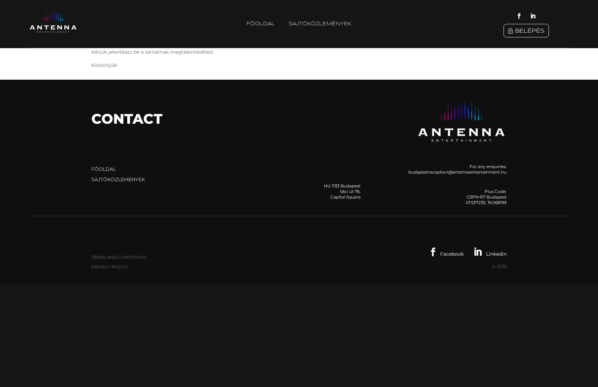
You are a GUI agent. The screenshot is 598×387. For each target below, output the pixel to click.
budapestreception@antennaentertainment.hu (457, 172)
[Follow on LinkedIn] (532, 15)
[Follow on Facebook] (519, 15)
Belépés (530, 31)
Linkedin (490, 254)
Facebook (447, 254)
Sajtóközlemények (320, 23)
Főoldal (260, 23)
